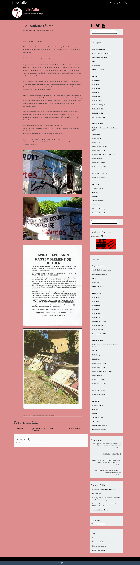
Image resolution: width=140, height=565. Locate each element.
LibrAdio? (95, 196)
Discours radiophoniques (99, 209)
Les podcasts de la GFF (99, 117)
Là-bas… (53, 428)
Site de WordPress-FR (98, 550)
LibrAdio (19, 3)
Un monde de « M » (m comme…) (38, 429)
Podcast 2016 (96, 88)
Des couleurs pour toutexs (99, 57)
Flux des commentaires (99, 546)
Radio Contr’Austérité (98, 162)
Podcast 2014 (96, 80)
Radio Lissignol (96, 138)
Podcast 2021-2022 (97, 113)
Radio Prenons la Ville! (99, 167)
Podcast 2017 (96, 92)
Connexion (95, 538)
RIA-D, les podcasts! (116, 3)
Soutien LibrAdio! (97, 188)
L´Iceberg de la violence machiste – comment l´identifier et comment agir (106, 499)
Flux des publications (98, 542)
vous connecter (27, 443)
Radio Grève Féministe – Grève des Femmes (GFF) (105, 129)
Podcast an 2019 (97, 101)
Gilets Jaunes (96, 134)
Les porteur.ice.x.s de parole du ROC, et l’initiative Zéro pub (104, 505)
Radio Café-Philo (97, 158)
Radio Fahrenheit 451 (98, 150)
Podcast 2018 (96, 97)
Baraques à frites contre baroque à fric (103, 489)
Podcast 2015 (96, 84)
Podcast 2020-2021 (97, 109)
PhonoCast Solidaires (98, 177)
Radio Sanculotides (73, 428)
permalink (51, 415)
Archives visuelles (97, 200)
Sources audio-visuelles (99, 213)
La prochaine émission (98, 49)
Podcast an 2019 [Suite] (99, 105)
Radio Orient (96, 142)
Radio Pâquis (96, 65)
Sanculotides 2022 (97, 493)
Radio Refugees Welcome (99, 146)
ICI (121, 448)
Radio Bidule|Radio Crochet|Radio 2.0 (103, 154)
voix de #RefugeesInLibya (100, 510)
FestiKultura (19, 428)
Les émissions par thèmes (99, 173)
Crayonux (79, 563)
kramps (51, 30)
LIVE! (94, 61)
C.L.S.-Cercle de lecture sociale (101, 53)
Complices (95, 192)
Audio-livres (96, 205)
